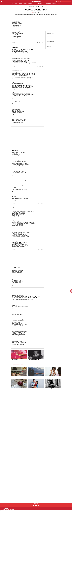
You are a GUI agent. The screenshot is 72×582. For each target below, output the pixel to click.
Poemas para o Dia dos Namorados (52, 38)
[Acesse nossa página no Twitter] (33, 506)
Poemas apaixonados (50, 36)
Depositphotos (12, 509)
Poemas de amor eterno (50, 33)
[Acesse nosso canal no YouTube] (38, 506)
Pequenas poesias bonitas (50, 41)
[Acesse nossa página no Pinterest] (36, 506)
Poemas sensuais (49, 44)
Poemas (37, 6)
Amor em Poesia (49, 46)
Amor (42, 6)
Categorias (31, 6)
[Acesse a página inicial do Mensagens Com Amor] (36, 1)
